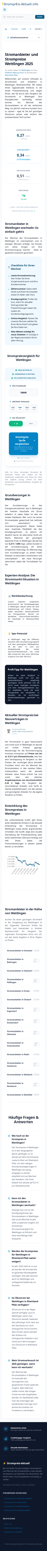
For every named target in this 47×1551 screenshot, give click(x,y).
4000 (34, 408)
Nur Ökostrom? (18, 418)
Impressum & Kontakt (12, 1532)
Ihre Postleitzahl (19, 386)
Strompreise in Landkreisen (15, 1502)
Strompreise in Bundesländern (16, 1506)
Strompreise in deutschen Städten (17, 1498)
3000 (27, 408)
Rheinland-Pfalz (11, 75)
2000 (20, 408)
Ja (16, 423)
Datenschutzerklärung (12, 1528)
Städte (24, 29)
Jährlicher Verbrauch (20, 401)
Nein (31, 423)
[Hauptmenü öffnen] (4, 9)
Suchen (39, 17)
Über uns (7, 1524)
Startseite (14, 29)
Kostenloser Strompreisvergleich (17, 1510)
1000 (13, 408)
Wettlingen (25, 70)
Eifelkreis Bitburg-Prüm (14, 72)
